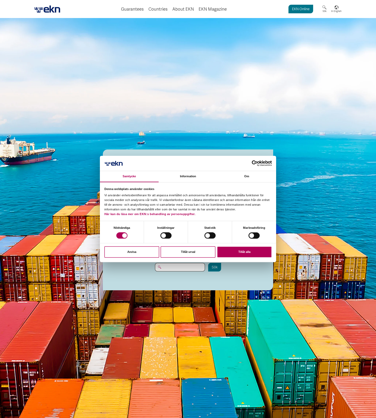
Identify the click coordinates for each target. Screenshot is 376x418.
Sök (324, 11)
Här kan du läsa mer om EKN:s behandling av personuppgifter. (150, 214)
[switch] (166, 236)
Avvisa (131, 251)
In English (336, 11)
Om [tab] (246, 176)
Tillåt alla (244, 251)
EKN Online (301, 9)
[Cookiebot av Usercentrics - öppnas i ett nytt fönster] (255, 163)
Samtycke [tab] (129, 176)
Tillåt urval (188, 251)
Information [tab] (188, 176)
